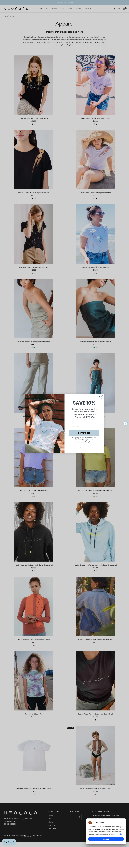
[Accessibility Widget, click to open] (125, 423)
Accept (106, 839)
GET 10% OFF (84, 433)
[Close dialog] (101, 396)
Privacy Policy (118, 834)
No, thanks (84, 448)
